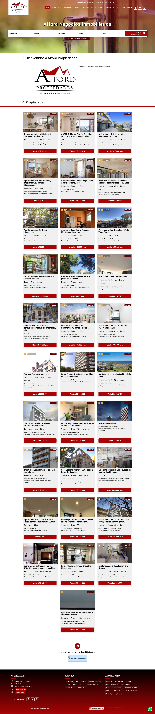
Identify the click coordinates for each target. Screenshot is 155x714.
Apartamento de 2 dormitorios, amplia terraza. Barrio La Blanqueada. (37, 183)
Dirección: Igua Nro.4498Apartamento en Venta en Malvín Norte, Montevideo (75, 286)
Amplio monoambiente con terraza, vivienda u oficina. (39, 277)
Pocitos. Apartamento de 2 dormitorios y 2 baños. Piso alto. (75, 327)
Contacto (86, 7)
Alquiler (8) (118, 694)
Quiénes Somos (67, 7)
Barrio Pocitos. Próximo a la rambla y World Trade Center (77, 375)
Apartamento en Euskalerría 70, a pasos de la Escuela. (75, 277)
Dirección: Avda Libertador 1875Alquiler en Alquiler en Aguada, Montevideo (72, 240)
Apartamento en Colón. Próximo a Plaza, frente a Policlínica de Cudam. (40, 521)
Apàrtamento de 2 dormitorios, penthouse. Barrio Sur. (111, 135)
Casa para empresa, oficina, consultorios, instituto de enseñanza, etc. (40, 328)
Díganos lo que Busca (113, 7)
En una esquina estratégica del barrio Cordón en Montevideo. (77, 424)
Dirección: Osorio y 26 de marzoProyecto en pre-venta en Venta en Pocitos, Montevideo (76, 381)
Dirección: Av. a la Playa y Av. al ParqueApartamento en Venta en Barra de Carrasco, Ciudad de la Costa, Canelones (39, 385)
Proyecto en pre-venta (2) (131, 687)
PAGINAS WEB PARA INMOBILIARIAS (114, 708)
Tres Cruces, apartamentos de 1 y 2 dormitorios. (39, 471)
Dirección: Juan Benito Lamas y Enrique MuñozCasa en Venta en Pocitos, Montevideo (73, 483)
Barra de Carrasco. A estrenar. (37, 374)
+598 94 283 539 (109, 2)
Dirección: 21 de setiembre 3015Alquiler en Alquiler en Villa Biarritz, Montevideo (36, 286)
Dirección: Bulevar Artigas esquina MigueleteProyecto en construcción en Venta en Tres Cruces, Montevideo (37, 480)
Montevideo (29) (118, 690)
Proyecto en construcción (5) (114, 687)
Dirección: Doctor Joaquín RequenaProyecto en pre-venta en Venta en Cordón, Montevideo (76, 144)
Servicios (77, 7)
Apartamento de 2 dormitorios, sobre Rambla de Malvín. (77, 613)
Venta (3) (108, 690)
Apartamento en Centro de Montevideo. (35, 231)
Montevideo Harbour (107, 423)
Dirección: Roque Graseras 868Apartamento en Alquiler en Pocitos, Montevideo (74, 335)
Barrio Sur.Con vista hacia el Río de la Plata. (114, 375)
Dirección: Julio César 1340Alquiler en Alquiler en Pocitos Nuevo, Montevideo (111, 240)
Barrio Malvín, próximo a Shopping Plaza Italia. (76, 567)
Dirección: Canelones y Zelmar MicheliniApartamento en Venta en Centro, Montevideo (73, 529)
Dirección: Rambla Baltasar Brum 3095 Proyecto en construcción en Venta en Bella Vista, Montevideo (111, 428)
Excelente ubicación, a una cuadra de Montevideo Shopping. (114, 471)
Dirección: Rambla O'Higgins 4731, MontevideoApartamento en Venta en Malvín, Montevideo (73, 622)
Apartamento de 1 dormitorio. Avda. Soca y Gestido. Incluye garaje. (114, 521)
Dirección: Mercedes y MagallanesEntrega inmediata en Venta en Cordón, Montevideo (74, 433)
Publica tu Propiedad (97, 7)
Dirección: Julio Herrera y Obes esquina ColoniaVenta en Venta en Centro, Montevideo (36, 240)
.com (82, 658)
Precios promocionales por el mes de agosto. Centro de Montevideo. (77, 521)
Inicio (47, 7)
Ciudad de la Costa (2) (131, 690)
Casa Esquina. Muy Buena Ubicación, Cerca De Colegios (77, 471)
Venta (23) (109, 694)
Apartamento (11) (119, 681)
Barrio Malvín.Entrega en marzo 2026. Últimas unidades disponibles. (39, 567)
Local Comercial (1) (126, 684)
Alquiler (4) (109, 681)
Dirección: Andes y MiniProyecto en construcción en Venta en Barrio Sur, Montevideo (111, 385)
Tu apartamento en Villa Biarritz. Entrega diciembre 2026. (38, 135)
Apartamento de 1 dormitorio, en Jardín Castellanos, (112, 327)
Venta (74, 684)
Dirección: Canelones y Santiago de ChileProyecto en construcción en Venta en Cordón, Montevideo (39, 433)
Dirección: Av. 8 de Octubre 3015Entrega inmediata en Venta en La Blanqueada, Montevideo (113, 576)
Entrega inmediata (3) (112, 684)
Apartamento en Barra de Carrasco (113, 276)
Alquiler (68, 684)
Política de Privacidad (92, 684)
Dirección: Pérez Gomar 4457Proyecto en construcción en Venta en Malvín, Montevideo (39, 576)
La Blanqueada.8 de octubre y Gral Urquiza (113, 567)
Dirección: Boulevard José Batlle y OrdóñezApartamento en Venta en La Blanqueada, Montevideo (38, 192)
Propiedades (69, 681)
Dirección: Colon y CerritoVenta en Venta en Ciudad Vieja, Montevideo (72, 190)
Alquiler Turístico (70, 687)
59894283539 (20, 692)
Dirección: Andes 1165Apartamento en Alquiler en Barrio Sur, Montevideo (111, 144)
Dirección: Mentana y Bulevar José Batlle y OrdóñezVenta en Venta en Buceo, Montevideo (112, 193)
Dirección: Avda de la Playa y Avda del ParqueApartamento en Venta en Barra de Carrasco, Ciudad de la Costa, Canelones (113, 288)
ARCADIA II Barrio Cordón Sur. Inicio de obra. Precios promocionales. (76, 135)
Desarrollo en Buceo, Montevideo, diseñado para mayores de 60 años (113, 182)
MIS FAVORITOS (126, 7)
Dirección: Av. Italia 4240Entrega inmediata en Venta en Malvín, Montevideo (74, 576)
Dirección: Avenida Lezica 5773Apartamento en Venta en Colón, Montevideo (36, 529)
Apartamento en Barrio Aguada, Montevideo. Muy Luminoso (75, 231)
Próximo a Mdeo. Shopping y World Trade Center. (113, 231)
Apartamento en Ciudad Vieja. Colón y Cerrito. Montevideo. (77, 182)
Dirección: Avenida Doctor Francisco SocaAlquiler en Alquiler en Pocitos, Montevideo (109, 529)
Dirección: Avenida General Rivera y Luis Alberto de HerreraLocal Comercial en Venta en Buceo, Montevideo (113, 479)
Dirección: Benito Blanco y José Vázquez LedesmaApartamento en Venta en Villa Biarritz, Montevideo (37, 144)
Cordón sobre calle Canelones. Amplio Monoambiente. (37, 424)
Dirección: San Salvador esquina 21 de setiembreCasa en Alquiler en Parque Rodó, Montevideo (37, 337)
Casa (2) (129, 681)
